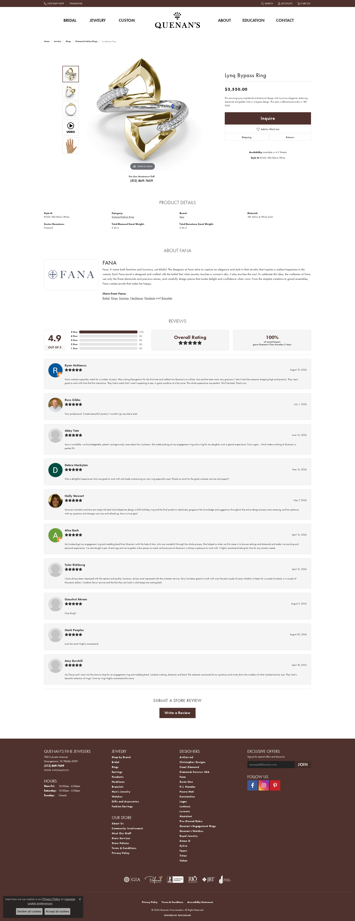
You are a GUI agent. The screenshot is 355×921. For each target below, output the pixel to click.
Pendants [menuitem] (117, 777)
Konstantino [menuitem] (187, 796)
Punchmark (184, 915)
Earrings (124, 298)
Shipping (246, 137)
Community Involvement (127, 828)
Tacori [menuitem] (183, 850)
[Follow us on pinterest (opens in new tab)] (275, 785)
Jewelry (98, 20)
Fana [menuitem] (183, 777)
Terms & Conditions (124, 848)
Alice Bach (72, 530)
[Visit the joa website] (225, 879)
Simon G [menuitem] (185, 841)
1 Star (74, 348)
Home (46, 41)
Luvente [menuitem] (185, 811)
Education (253, 20)
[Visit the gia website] (132, 879)
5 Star (74, 332)
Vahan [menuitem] (184, 860)
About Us (117, 823)
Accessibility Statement (200, 902)
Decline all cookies (29, 911)
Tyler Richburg (75, 565)
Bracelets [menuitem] (117, 786)
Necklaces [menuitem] (118, 782)
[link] (54, 3)
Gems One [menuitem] (186, 782)
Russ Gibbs (73, 400)
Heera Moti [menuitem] (187, 791)
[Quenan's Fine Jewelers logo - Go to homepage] (177, 20)
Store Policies (120, 843)
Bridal (69, 20)
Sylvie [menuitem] (184, 846)
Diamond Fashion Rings (86, 41)
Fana (182, 217)
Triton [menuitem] (183, 855)
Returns (290, 137)
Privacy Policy (121, 853)
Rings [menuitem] (115, 767)
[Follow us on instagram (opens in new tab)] (264, 785)
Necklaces (136, 298)
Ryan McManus (75, 365)
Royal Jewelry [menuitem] (189, 836)
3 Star (74, 340)
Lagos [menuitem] (183, 801)
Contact (285, 20)
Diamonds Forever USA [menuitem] (195, 772)
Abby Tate (72, 431)
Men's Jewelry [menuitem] (121, 791)
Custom (127, 20)
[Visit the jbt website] (208, 879)
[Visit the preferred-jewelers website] (153, 879)
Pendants (149, 298)
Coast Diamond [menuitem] (189, 767)
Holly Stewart (74, 496)
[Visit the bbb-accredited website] (175, 879)
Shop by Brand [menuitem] (121, 757)
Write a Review (177, 712)
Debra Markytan (76, 465)
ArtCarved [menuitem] (186, 757)
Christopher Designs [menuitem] (192, 762)
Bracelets (166, 298)
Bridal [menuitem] (115, 762)
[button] (267, 3)
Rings (68, 41)
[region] (142, 109)
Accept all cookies (57, 911)
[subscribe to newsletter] (303, 764)
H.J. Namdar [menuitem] (188, 786)
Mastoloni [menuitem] (186, 816)
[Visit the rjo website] (193, 879)
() (141, 332)
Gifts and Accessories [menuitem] (125, 801)
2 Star (74, 344)
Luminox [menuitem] (185, 806)
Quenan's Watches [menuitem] (191, 831)
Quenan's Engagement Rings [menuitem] (198, 826)
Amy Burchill (74, 661)
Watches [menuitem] (117, 796)
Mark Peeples (74, 630)
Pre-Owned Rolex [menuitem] (191, 821)
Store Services (121, 838)
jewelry (57, 41)
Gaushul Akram (76, 599)
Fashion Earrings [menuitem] (122, 806)
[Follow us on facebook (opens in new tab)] (252, 785)
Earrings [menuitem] (117, 772)
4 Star (74, 336)
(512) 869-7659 (141, 180)
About (224, 20)
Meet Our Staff (121, 833)
